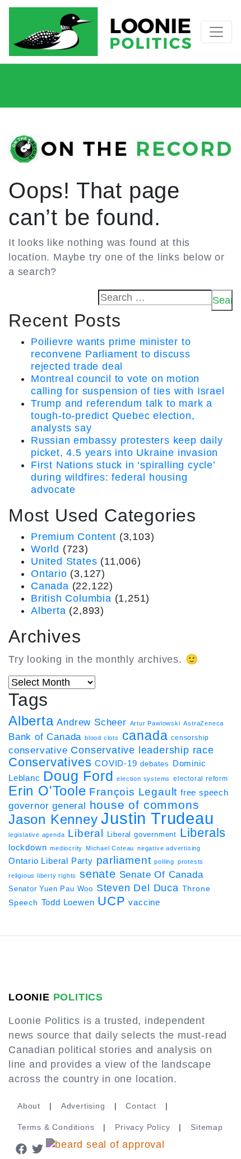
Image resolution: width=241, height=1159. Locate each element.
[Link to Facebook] (21, 1148)
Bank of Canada (44, 737)
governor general (47, 805)
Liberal (86, 833)
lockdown (27, 847)
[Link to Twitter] (38, 1148)
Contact (141, 1105)
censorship (190, 738)
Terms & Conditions (55, 1127)
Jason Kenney (53, 819)
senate (98, 874)
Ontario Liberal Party (50, 860)
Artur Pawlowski (155, 723)
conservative (38, 750)
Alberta (48, 610)
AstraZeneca (203, 723)
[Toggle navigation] (216, 32)
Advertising (83, 1105)
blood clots (102, 737)
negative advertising (169, 848)
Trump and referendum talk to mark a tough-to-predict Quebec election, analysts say (121, 416)
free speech (204, 792)
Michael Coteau (110, 848)
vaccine (144, 902)
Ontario (49, 573)
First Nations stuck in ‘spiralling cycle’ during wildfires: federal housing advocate (123, 477)
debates (154, 764)
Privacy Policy (142, 1127)
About (28, 1105)
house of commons (145, 804)
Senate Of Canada (161, 874)
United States (64, 561)
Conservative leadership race (142, 750)
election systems (143, 778)
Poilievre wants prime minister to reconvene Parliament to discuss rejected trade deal (111, 354)
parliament (123, 860)
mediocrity (66, 848)
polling (164, 861)
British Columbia (71, 598)
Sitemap (207, 1127)
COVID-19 (116, 763)
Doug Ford (78, 776)
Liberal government (142, 834)
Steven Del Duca (137, 887)
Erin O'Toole (47, 791)
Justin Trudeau (157, 818)
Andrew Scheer (91, 722)
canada (145, 735)
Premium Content (73, 536)
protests (190, 861)
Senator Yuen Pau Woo (50, 889)
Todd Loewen (68, 902)
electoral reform (200, 779)
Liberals (203, 833)
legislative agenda (36, 834)
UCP (111, 901)
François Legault (133, 792)
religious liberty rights (42, 875)
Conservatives (49, 762)
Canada (50, 586)
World (45, 549)
